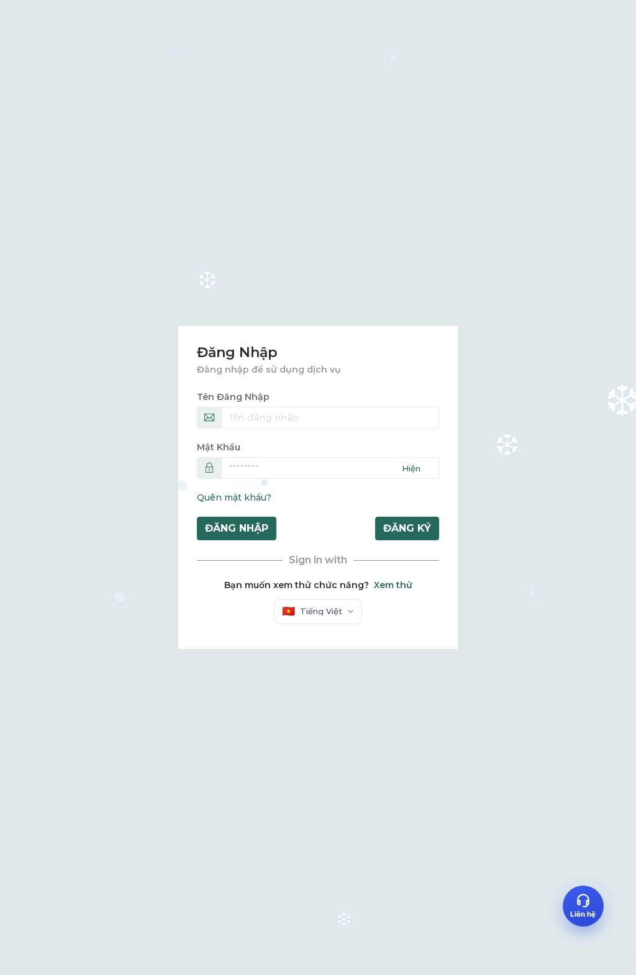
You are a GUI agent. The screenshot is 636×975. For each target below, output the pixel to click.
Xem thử (393, 585)
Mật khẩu (218, 447)
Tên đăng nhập (233, 396)
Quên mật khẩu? (234, 497)
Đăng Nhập (236, 528)
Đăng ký (407, 528)
